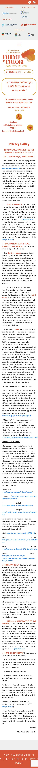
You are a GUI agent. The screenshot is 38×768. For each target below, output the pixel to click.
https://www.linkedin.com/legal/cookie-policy (17, 505)
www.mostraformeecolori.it (11, 168)
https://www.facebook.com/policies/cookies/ (17, 492)
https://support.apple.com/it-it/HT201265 (21, 533)
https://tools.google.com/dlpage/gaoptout (16, 416)
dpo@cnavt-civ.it (27, 220)
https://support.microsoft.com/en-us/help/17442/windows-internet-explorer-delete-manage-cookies (18, 558)
